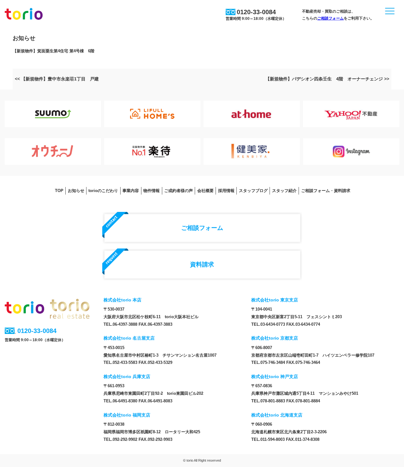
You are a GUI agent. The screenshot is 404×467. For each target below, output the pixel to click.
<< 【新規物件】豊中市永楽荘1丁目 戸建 (57, 78)
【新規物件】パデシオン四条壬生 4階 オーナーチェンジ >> (327, 78)
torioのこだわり (103, 190)
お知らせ (76, 190)
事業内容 (130, 190)
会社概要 (205, 190)
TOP (59, 190)
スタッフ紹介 (284, 190)
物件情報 (151, 190)
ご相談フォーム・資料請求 (325, 190)
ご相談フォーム (330, 18)
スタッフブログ (253, 190)
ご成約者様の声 (178, 190)
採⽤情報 (226, 190)
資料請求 (202, 264)
